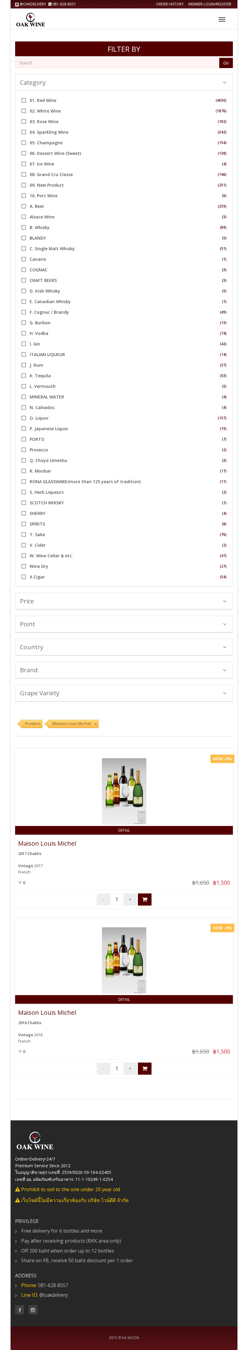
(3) (224, 216)
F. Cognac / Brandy (49, 312)
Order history (170, 4)
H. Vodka (39, 333)
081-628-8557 (63, 4)
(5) (224, 238)
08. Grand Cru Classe (51, 174)
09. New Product (47, 185)
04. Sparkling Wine (49, 132)
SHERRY (37, 513)
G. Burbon (40, 323)
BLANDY (38, 238)
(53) (223, 375)
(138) (222, 153)
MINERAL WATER (47, 397)
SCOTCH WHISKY (47, 503)
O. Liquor (39, 418)
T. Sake (37, 534)
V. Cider (38, 545)
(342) (222, 132)
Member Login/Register (209, 4)
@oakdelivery (33, 4)
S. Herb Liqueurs (47, 492)
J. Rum (36, 365)
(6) (224, 195)
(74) (223, 333)
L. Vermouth (43, 386)
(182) (222, 121)
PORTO (37, 439)
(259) (222, 206)
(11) (223, 481)
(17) (223, 470)
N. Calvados (42, 407)
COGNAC (38, 270)
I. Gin (35, 344)
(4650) (221, 100)
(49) (223, 312)
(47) (223, 555)
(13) (223, 322)
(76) (223, 534)
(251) (222, 185)
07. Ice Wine (42, 164)
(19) (223, 428)
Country (31, 647)
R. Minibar (40, 471)
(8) (224, 523)
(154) (222, 142)
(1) (224, 259)
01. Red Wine (43, 100)
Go (226, 63)
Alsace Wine (42, 217)
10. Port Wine (43, 195)
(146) (222, 174)
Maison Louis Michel (47, 843)
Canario (38, 259)
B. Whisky (40, 227)
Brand (29, 670)
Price (27, 601)
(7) (224, 439)
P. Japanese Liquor (49, 428)
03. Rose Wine (44, 121)
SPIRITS (37, 524)
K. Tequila (40, 375)
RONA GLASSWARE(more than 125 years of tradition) (85, 481)
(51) (223, 248)
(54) (223, 576)
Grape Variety (39, 693)
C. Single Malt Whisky (52, 248)
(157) (222, 418)
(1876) (221, 110)
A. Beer (37, 206)
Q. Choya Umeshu (48, 460)
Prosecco (39, 450)
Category (33, 82)
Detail (124, 830)
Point (27, 624)
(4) (224, 163)
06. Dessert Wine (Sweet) (55, 153)
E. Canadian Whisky (50, 301)
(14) (223, 354)
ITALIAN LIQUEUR (47, 354)
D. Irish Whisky (45, 291)
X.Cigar (37, 577)
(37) (223, 365)
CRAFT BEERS (43, 280)
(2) (224, 449)
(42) (223, 343)
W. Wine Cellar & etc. (51, 556)
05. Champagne (46, 143)
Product (33, 723)
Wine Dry (39, 566)
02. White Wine (45, 111)
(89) (223, 227)
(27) (223, 566)
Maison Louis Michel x (74, 723)
